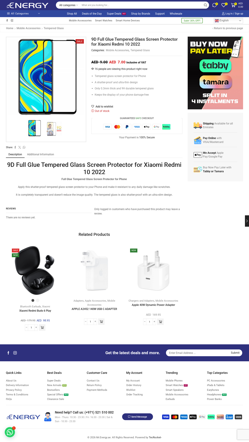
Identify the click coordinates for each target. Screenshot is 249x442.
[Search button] (205, 5)
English (224, 20)
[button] (10, 432)
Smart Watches (103, 20)
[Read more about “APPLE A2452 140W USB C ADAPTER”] (101, 321)
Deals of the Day (92, 13)
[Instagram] (12, 20)
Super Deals (116, 13)
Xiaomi (46, 306)
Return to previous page (228, 28)
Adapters (79, 300)
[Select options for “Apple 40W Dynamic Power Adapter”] (160, 322)
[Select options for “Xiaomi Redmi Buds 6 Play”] (42, 327)
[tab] (15, 154)
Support (160, 13)
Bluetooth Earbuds (30, 306)
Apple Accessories (95, 300)
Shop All (72, 13)
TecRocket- (155, 437)
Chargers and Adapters (141, 300)
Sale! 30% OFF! (192, 20)
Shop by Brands (140, 13)
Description (15, 154)
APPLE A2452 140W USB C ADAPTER (94, 309)
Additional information (40, 154)
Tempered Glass (54, 28)
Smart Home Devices (128, 20)
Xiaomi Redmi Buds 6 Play (35, 310)
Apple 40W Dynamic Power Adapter (153, 305)
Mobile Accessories (80, 20)
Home (9, 28)
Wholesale (176, 13)
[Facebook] (7, 20)
